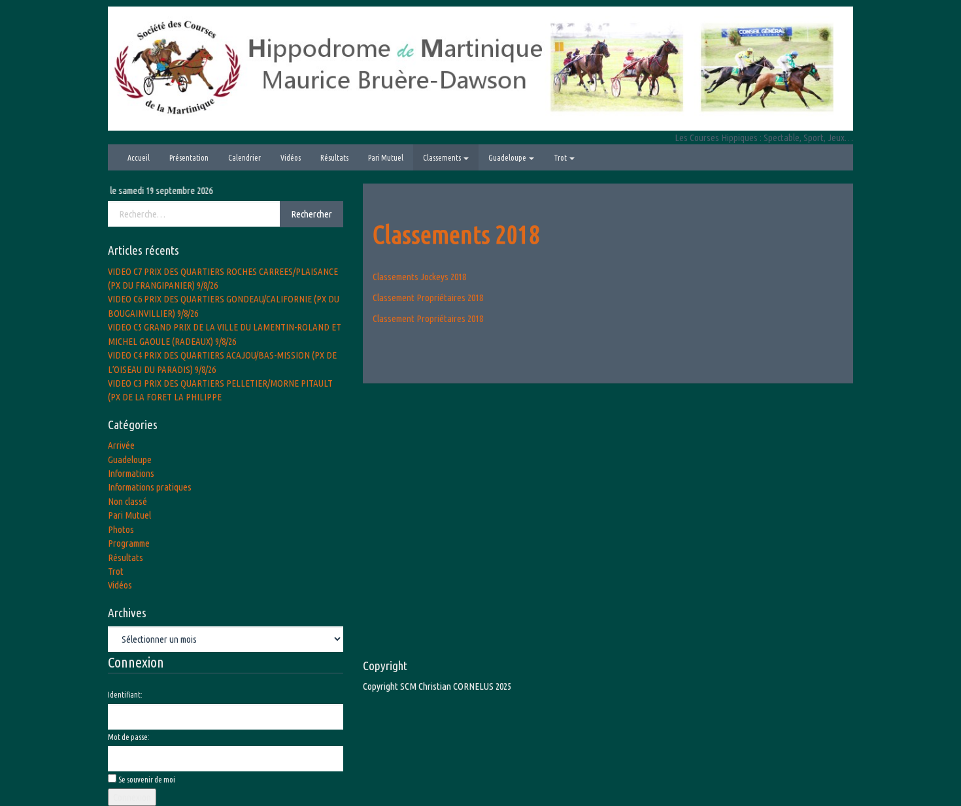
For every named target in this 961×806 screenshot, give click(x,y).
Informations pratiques (150, 486)
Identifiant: (125, 694)
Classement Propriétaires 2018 (428, 297)
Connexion (132, 797)
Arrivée (121, 445)
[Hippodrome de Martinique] (480, 67)
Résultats (334, 157)
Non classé (127, 501)
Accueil (138, 157)
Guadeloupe (508, 157)
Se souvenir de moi (146, 779)
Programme (129, 543)
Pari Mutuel (385, 157)
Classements (442, 157)
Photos (121, 529)
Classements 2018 (456, 234)
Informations (131, 473)
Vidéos (290, 157)
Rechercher (311, 213)
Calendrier (244, 157)
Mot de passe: (129, 737)
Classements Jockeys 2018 (419, 276)
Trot (561, 157)
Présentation (189, 157)
